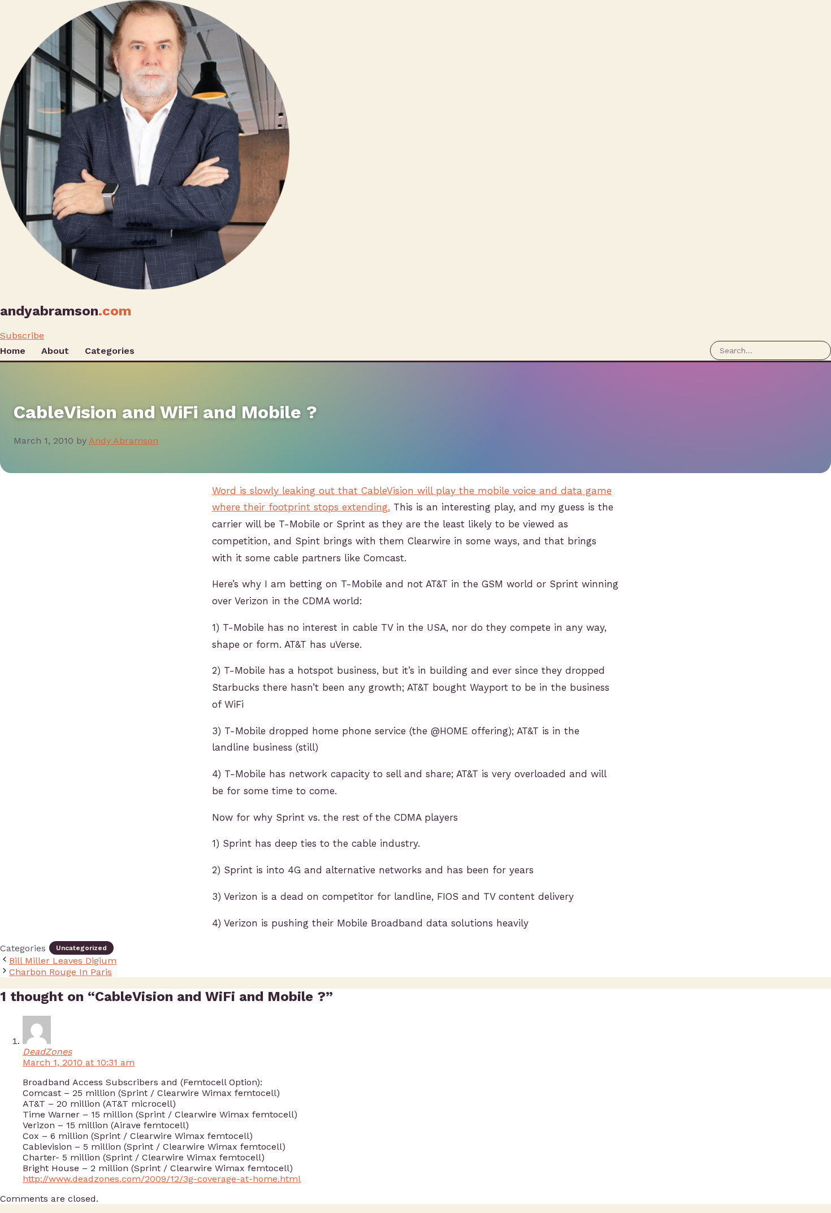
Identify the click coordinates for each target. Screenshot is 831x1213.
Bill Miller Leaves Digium (62, 960)
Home (12, 350)
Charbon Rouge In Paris (60, 972)
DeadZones (47, 1051)
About (55, 350)
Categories (110, 350)
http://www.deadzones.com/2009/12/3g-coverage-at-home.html (162, 1178)
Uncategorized (81, 948)
